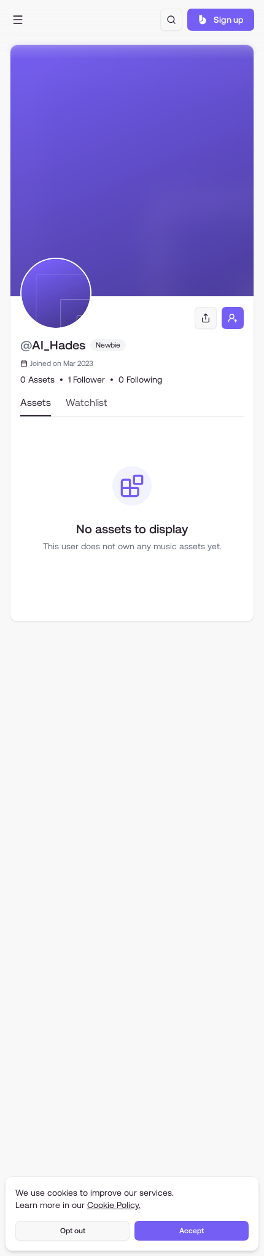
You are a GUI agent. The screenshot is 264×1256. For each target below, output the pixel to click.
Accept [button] (191, 1230)
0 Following (140, 379)
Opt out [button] (72, 1230)
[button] (18, 19)
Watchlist (86, 402)
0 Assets (37, 379)
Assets (35, 402)
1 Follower (86, 379)
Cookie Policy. (114, 1205)
